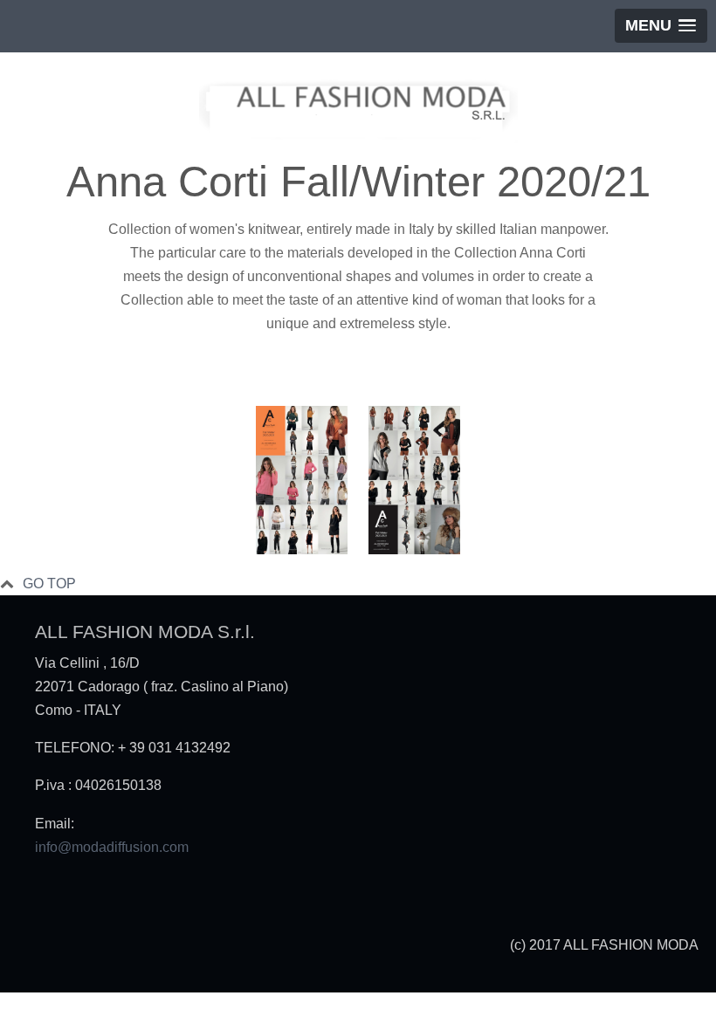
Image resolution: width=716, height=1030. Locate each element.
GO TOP (49, 583)
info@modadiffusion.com (112, 847)
